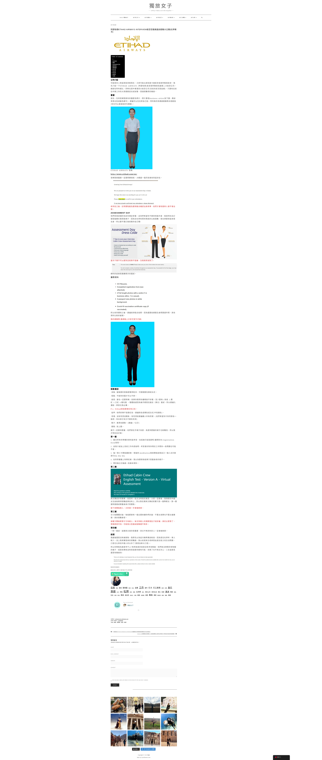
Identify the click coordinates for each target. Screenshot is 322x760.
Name (112, 647)
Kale (148, 755)
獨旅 (171, 592)
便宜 (117, 588)
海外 (143, 592)
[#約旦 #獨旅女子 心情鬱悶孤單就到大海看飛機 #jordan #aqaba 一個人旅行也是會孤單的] (135, 738)
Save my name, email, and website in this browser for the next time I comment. (130, 680)
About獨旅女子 (124, 17)
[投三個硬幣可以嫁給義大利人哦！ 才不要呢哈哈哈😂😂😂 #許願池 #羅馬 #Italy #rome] (169, 705)
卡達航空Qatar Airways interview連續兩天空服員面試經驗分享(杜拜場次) (132, 631)
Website (113, 660)
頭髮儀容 (115, 68)
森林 (131, 592)
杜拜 (126, 591)
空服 (115, 595)
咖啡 (130, 588)
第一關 (114, 69)
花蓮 (135, 595)
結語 (114, 76)
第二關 (114, 71)
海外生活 (154, 592)
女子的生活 (159, 17)
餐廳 (166, 595)
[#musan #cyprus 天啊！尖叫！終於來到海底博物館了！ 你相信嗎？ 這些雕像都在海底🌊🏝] (119, 722)
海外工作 (148, 592)
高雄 (169, 595)
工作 (141, 587)
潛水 (159, 592)
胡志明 (127, 595)
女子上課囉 (182, 17)
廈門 (146, 588)
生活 (112, 595)
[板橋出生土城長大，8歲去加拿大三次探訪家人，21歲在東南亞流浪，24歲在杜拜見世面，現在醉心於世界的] (119, 738)
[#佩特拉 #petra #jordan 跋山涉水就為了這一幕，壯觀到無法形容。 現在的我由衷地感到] (169, 738)
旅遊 (113, 591)
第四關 (114, 74)
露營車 (159, 595)
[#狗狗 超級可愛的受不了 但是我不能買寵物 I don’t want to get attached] (119, 705)
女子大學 (193, 17)
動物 (120, 588)
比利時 (138, 592)
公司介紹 (115, 61)
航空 (122, 622)
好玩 (133, 588)
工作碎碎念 (120, 620)
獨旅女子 (161, 6)
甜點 (175, 592)
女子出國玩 (148, 17)
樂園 (134, 592)
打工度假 (157, 588)
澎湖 (163, 592)
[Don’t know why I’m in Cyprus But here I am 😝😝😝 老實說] (152, 722)
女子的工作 (136, 17)
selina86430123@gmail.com (121, 619)
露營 (155, 595)
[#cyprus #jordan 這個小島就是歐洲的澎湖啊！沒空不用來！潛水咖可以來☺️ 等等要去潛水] (135, 722)
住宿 (113, 587)
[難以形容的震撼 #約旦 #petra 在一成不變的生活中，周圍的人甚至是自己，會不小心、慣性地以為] (152, 738)
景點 (121, 592)
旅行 (170, 587)
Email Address (115, 654)
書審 (114, 62)
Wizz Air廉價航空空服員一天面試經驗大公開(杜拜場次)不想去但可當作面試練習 (156, 633)
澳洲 (167, 592)
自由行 (131, 595)
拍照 (163, 588)
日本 (118, 592)
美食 (122, 595)
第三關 (114, 72)
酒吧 (146, 595)
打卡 (150, 588)
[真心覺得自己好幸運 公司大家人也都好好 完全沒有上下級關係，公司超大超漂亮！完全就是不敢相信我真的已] (135, 705)
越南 (138, 595)
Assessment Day (116, 64)
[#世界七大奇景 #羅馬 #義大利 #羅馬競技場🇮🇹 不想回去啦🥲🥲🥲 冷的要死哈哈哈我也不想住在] (152, 705)
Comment (113, 667)
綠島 (119, 595)
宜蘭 (136, 588)
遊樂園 (142, 595)
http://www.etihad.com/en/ (124, 174)
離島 (151, 595)
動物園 (125, 588)
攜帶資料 (115, 66)
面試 (163, 595)
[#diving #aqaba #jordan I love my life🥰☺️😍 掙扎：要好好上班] (169, 722)
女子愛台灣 (171, 17)
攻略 (166, 588)
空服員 (118, 622)
